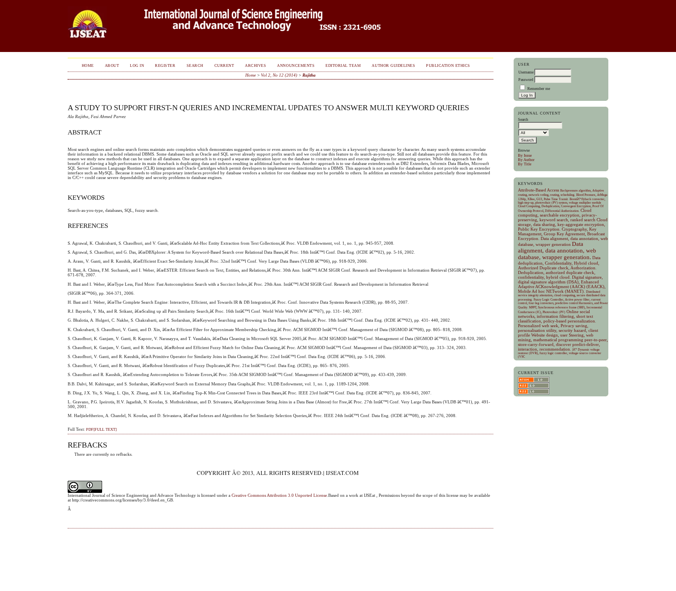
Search (195, 65)
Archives (255, 65)
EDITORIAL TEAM (343, 65)
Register (165, 65)
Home (88, 65)
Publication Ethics (448, 65)
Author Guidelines (393, 65)
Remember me (538, 88)
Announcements (296, 65)
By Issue (525, 155)
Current (224, 65)
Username (526, 72)
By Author (526, 160)
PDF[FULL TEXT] (101, 430)
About (112, 65)
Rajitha (309, 75)
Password (525, 79)
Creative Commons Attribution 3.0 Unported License (279, 495)
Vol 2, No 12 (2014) (279, 75)
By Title (524, 164)
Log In (137, 65)
